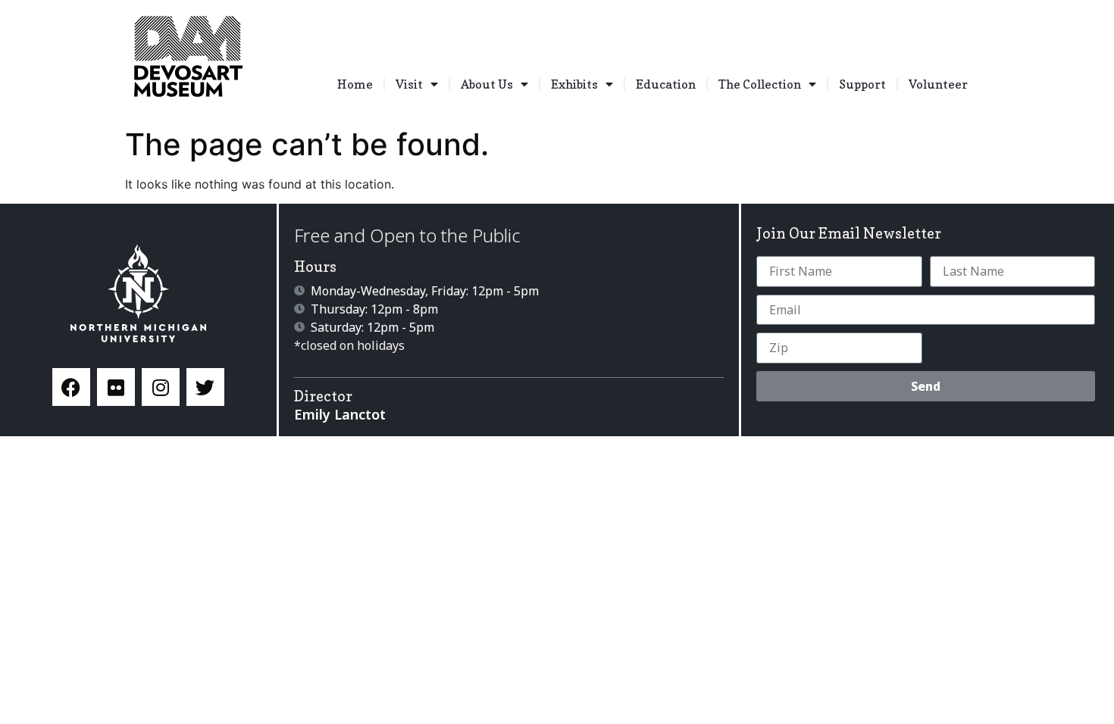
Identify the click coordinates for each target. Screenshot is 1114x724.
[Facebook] (71, 387)
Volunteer (938, 84)
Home (355, 84)
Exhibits (574, 84)
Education (666, 84)
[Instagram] (161, 387)
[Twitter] (205, 387)
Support (862, 84)
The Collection (759, 84)
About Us (487, 84)
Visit (409, 84)
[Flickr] (116, 387)
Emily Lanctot (340, 414)
